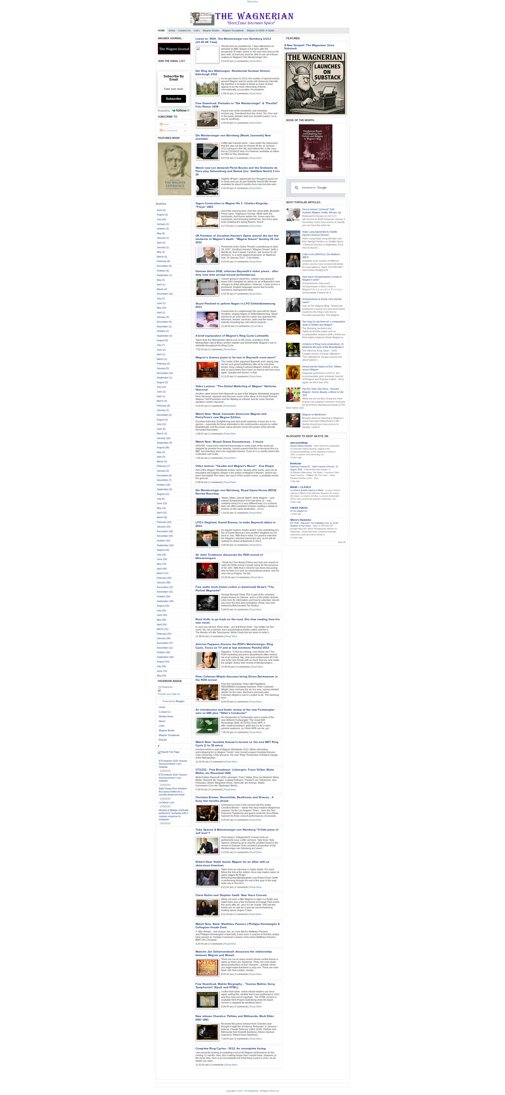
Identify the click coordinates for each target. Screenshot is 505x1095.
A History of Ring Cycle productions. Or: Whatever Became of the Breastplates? (323, 346)
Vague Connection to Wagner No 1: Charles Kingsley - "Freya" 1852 (232, 205)
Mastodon (252, 1)
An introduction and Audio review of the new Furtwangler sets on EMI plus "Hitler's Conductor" (234, 711)
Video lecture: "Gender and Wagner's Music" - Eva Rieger (234, 465)
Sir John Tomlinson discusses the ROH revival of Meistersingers (229, 556)
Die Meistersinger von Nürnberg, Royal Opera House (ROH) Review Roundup (235, 492)
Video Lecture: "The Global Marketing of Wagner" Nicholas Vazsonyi (235, 388)
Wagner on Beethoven (314, 414)
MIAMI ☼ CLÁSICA (300, 487)
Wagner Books (211, 30)
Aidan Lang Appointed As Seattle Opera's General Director (319, 233)
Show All (341, 542)
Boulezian (295, 463)
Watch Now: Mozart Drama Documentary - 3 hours (229, 441)
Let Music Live (166, 802)
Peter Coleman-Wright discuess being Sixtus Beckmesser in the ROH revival (236, 678)
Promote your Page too (169, 694)
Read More (256, 61)
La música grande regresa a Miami (307, 490)
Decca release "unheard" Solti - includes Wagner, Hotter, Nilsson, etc (321, 211)
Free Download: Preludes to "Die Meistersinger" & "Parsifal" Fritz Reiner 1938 (236, 105)
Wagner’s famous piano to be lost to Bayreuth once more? (235, 357)
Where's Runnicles (300, 520)
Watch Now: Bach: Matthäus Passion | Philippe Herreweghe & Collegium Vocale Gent (237, 925)
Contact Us (184, 30)
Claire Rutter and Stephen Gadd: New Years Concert (231, 895)
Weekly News (166, 716)
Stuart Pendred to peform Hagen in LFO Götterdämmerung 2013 (235, 305)
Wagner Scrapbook (233, 30)
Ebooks (163, 739)
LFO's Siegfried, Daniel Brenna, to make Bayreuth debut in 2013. (235, 524)
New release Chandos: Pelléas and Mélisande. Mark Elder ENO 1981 (234, 1017)
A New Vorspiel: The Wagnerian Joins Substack (309, 47)
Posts (165, 124)
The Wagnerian (165, 687)
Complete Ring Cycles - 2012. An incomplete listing (230, 1048)
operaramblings (299, 442)
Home (162, 707)
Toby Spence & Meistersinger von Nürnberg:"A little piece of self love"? (237, 831)
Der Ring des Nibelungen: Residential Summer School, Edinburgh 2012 (232, 72)
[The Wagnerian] (159, 690)
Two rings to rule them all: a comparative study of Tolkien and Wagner (323, 323)
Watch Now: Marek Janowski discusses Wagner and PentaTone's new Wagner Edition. (231, 415)
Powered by (164, 110)
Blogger (180, 701)
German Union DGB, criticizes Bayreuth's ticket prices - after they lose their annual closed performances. (236, 273)
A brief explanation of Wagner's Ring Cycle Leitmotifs (232, 335)
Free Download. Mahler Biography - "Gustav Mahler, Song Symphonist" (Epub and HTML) (235, 985)
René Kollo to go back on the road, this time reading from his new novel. (237, 621)
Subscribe (173, 98)
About (171, 30)
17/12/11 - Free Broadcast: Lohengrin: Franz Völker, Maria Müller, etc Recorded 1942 (234, 771)
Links (197, 30)
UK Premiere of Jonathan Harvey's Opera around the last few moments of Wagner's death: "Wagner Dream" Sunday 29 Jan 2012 (237, 239)
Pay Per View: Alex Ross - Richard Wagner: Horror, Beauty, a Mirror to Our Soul (323, 392)
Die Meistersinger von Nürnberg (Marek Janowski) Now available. (233, 137)
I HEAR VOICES (299, 508)
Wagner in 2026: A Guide (260, 30)
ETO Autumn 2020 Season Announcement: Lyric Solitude (173, 764)
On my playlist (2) (299, 511)
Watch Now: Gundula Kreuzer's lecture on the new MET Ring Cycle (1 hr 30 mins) (236, 743)
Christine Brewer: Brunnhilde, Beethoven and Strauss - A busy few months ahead (234, 799)
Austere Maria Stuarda (301, 446)
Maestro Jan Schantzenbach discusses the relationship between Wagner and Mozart (233, 953)
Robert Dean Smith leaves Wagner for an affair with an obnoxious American (232, 863)
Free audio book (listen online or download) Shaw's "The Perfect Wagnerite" (234, 588)
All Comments (170, 130)
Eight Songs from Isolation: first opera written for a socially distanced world (173, 791)
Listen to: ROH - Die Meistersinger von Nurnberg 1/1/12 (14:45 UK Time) (233, 40)
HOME (161, 30)
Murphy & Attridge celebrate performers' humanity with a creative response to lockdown (173, 815)
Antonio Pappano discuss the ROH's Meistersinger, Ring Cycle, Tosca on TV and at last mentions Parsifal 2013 (234, 646)
